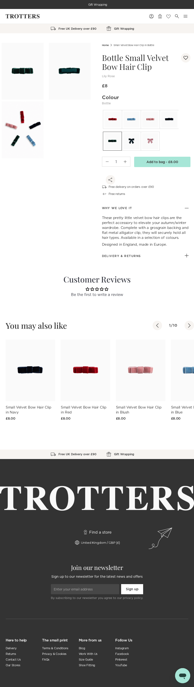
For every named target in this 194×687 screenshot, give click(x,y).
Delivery (11, 648)
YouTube (121, 665)
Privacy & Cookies (54, 654)
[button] (185, 58)
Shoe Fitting (87, 665)
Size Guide (86, 659)
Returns (11, 654)
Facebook (122, 654)
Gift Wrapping (97, 4)
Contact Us (13, 659)
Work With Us (88, 654)
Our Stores (13, 665)
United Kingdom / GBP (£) (100, 542)
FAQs (45, 659)
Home (105, 45)
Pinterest (121, 659)
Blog (82, 648)
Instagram (121, 648)
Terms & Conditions (55, 648)
